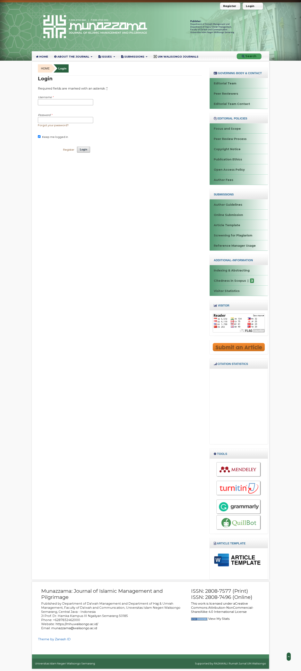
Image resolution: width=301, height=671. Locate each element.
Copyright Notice (227, 149)
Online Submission (228, 215)
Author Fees (223, 180)
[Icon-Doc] (239, 559)
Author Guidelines (228, 205)
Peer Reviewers (226, 93)
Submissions (134, 56)
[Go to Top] (289, 657)
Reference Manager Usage (235, 246)
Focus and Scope (227, 129)
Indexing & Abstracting (232, 270)
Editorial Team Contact (232, 104)
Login (250, 6)
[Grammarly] (238, 507)
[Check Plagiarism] (238, 488)
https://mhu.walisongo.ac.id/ (76, 624)
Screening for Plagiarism (233, 235)
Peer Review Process (230, 139)
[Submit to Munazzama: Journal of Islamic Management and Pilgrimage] (239, 347)
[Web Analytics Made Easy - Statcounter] (199, 619)
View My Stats (219, 619)
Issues (107, 56)
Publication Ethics (228, 159)
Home (43, 56)
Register (229, 6)
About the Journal (73, 56)
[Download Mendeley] (238, 469)
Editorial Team (225, 83)
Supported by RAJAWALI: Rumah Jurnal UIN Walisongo (230, 663)
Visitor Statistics (227, 291)
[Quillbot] (238, 522)
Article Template (227, 225)
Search (250, 56)
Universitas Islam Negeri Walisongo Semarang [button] (65, 663)
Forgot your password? (53, 125)
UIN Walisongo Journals (177, 56)
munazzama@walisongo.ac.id (74, 628)
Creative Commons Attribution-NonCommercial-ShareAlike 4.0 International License (222, 608)
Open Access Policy (229, 169)
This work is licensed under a (213, 603)
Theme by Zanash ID (54, 639)
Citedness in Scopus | (233, 281)
